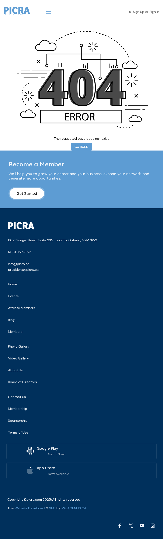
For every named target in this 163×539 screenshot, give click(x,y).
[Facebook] (120, 526)
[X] (131, 526)
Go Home (81, 147)
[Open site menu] (48, 11)
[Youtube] (142, 526)
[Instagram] (153, 526)
